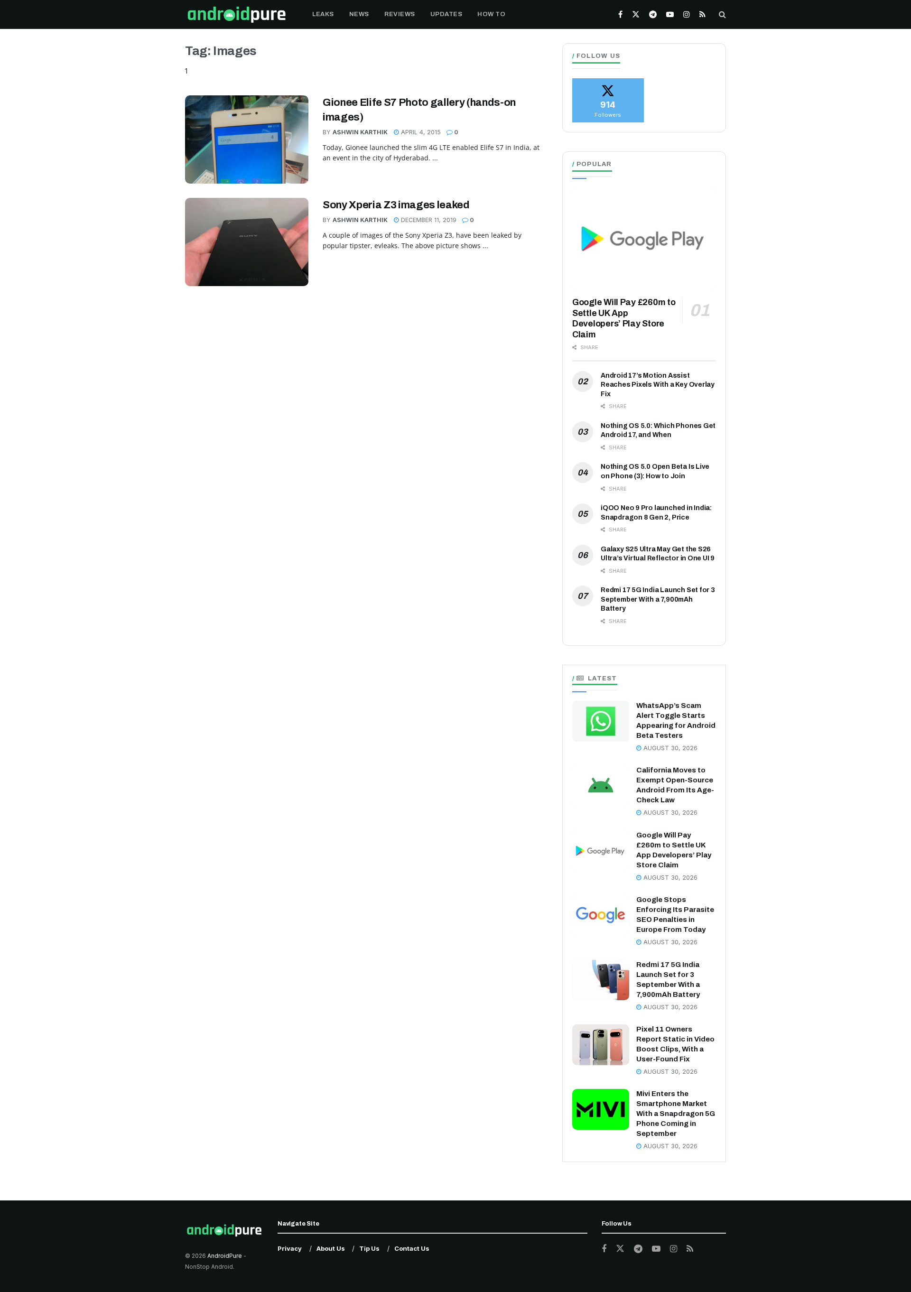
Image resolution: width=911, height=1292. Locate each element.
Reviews (399, 14)
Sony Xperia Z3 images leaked (396, 205)
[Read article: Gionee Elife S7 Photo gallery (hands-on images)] (246, 139)
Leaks (323, 14)
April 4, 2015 (420, 132)
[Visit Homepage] (236, 14)
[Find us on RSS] (702, 14)
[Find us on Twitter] (636, 14)
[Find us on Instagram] (686, 14)
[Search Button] (722, 14)
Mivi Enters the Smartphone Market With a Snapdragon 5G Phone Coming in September (675, 1113)
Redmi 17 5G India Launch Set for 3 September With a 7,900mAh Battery (658, 599)
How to (491, 14)
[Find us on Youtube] (670, 14)
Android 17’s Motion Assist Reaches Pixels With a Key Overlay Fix (658, 385)
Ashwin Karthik (360, 132)
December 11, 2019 (427, 219)
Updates (446, 14)
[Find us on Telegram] (653, 14)
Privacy (290, 1248)
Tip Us (369, 1248)
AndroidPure (225, 1255)
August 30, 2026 (669, 748)
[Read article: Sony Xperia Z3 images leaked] (246, 242)
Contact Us (411, 1248)
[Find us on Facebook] (620, 14)
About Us (330, 1248)
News (359, 14)
